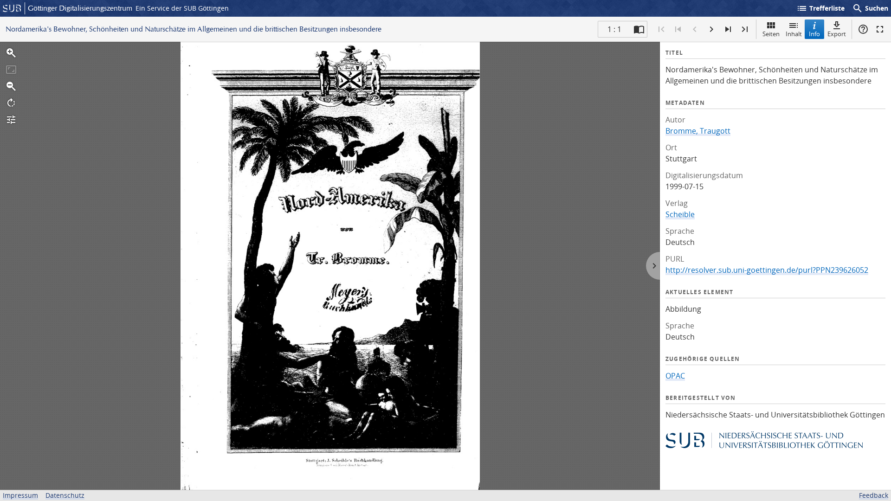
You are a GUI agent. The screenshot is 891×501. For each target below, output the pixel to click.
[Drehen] (11, 103)
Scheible (680, 214)
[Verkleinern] (11, 86)
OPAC (675, 376)
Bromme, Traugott (697, 131)
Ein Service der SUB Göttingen (182, 8)
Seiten (771, 34)
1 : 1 (614, 29)
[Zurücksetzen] (11, 69)
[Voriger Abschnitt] (678, 29)
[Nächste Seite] (711, 29)
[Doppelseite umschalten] (639, 29)
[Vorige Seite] (694, 29)
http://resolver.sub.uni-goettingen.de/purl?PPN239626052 (766, 270)
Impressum (20, 495)
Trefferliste (820, 8)
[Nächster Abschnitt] (728, 29)
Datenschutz (64, 495)
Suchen (870, 8)
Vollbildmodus (880, 29)
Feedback (873, 495)
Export (836, 34)
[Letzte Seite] (744, 29)
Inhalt (794, 34)
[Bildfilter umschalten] (11, 119)
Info (814, 34)
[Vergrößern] (11, 53)
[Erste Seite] (661, 29)
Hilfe (863, 29)
